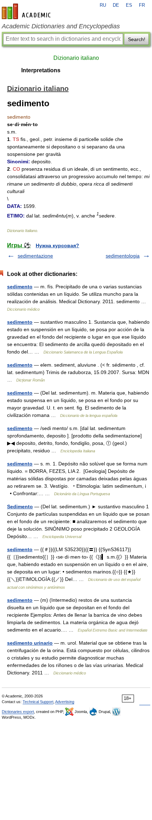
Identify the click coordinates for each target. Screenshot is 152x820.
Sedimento (20, 506)
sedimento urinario (30, 643)
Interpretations (40, 70)
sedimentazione (35, 256)
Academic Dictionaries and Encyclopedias (61, 26)
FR (142, 5)
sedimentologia (123, 256)
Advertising (64, 702)
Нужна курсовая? (57, 245)
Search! (136, 39)
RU (103, 5)
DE (116, 5)
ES (129, 5)
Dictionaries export (18, 711)
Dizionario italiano (76, 58)
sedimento (20, 286)
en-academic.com (27, 11)
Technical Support (38, 702)
